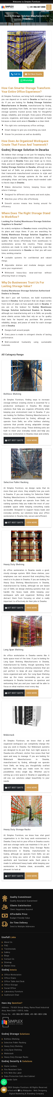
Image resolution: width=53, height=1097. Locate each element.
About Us (8, 942)
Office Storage (11, 985)
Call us (16, 74)
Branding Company (35, 1093)
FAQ (6, 945)
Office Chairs (10, 978)
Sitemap (8, 962)
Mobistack (9, 734)
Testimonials (10, 949)
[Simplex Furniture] (9, 7)
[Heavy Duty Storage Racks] (26, 811)
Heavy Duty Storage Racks (17, 829)
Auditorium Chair (11, 995)
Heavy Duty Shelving (14, 564)
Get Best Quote (34, 74)
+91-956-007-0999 (37, 7)
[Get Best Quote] (26, 50)
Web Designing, (40, 1090)
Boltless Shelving (12, 393)
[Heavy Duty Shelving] (26, 546)
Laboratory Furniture (13, 991)
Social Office (10, 988)
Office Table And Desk (14, 981)
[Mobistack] (26, 716)
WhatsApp (28, 80)
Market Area (9, 965)
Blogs (6, 955)
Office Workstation (12, 974)
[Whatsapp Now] (4, 1082)
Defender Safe (10, 1079)
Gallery (7, 952)
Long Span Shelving (13, 649)
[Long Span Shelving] (26, 631)
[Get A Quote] (4, 1090)
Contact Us (9, 959)
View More (31, 440)
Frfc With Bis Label (12, 1073)
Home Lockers (10, 1066)
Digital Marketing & (17, 1093)
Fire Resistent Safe (13, 1069)
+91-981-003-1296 (38, 1014)
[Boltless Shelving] (26, 375)
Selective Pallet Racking (16, 482)
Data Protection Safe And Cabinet (19, 1076)
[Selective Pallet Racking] (26, 464)
